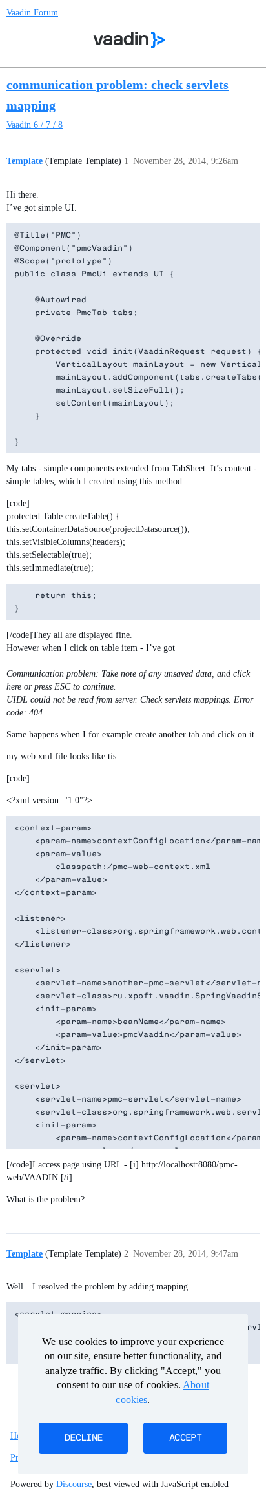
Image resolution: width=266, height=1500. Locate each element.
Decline (83, 1438)
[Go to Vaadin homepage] (129, 40)
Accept (185, 1438)
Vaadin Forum (32, 12)
